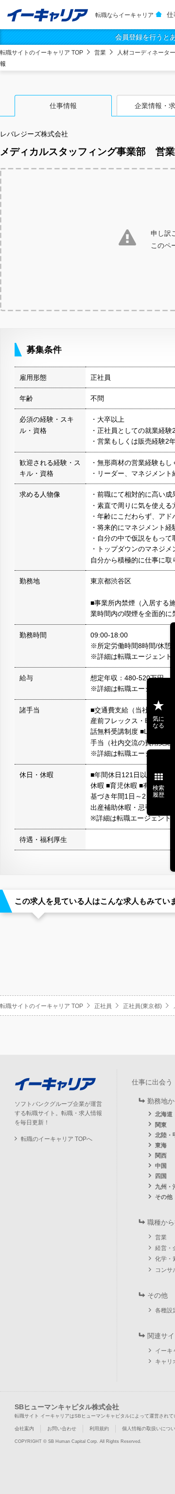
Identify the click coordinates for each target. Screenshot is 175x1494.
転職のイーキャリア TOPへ (56, 1139)
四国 (161, 1176)
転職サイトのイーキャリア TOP (41, 52)
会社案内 (24, 1428)
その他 (164, 1197)
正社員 (103, 1006)
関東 (161, 1124)
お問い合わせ (61, 1428)
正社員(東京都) (142, 1006)
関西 (161, 1155)
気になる (158, 722)
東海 (161, 1145)
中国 (161, 1165)
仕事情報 (63, 106)
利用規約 (99, 1428)
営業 (100, 52)
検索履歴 (158, 791)
